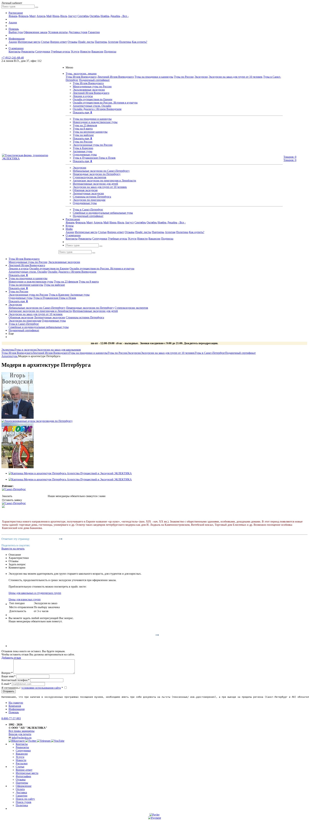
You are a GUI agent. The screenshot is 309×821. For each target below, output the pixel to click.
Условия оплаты (58, 32)
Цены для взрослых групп (25, 599)
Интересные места (29, 41)
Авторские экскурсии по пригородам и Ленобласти (104, 180)
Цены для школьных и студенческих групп (35, 593)
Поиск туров (23, 802)
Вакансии (97, 51)
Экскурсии (201, 76)
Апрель (41, 16)
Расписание (16, 12)
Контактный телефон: (15, 680)
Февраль (23, 16)
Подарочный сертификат (94, 80)
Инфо (69, 228)
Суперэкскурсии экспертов (89, 177)
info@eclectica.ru (21, 737)
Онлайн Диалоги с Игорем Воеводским (97, 109)
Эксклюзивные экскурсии (89, 89)
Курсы (69, 225)
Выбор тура (16, 32)
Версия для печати (20, 734)
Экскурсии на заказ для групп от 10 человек (236, 76)
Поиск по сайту (25, 798)
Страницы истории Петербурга (92, 196)
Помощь (14, 28)
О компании (16, 48)
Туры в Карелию (83, 148)
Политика (125, 41)
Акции (13, 22)
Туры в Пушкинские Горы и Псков (94, 157)
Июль (63, 16)
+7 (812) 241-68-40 (12, 57)
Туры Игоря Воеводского (81, 76)
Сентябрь (83, 16)
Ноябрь (104, 16)
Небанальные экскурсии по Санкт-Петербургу (101, 170)
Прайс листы (86, 41)
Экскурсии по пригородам (89, 199)
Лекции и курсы (83, 96)
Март (32, 16)
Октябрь (95, 16)
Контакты (15, 51)
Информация (16, 38)
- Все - (125, 16)
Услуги (75, 51)
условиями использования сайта (41, 687)
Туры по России (184, 76)
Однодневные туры (85, 154)
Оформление (23, 785)
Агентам (113, 41)
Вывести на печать (12, 548)
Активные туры (82, 151)
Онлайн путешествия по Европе (92, 99)
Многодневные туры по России (92, 86)
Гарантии (94, 32)
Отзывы (72, 41)
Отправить (8, 691)
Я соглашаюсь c (32, 687)
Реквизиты (28, 51)
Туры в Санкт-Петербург (88, 209)
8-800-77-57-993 (11, 718)
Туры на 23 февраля (85, 125)
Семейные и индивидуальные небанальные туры (103, 212)
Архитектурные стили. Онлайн (92, 105)
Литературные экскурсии (88, 193)
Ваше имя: (8, 676)
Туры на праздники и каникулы (153, 76)
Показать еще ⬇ (82, 112)
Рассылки (22, 763)
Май (49, 16)
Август (72, 16)
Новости (85, 51)
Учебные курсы (60, 51)
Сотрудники (42, 51)
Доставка (21, 792)
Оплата (20, 789)
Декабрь (115, 16)
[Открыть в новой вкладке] (154, 814)
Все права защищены (22, 730)
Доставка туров (77, 32)
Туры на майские (83, 135)
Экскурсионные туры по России (92, 144)
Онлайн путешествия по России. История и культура (105, 102)
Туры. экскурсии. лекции (81, 73)
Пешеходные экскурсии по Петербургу (97, 174)
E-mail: (6, 683)
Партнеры (101, 41)
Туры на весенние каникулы (90, 131)
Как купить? (139, 41)
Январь (13, 16)
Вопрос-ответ (58, 41)
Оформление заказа (35, 32)
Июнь (56, 16)
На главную (16, 702)
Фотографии (23, 776)
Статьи (45, 41)
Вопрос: (7, 672)
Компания (15, 705)
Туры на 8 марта (83, 128)
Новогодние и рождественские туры (95, 122)
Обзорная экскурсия (85, 190)
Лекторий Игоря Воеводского (115, 76)
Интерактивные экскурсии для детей (95, 183)
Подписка (110, 51)
